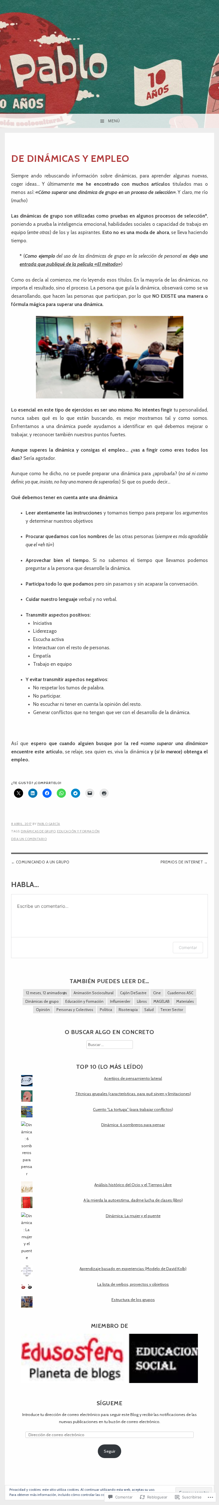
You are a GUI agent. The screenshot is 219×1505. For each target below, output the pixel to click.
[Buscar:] (109, 1044)
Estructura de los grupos (133, 1299)
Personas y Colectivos (74, 1009)
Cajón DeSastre (133, 993)
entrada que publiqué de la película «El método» (70, 264)
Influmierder (120, 1001)
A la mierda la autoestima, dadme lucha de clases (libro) (133, 1200)
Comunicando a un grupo (43, 862)
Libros (142, 1001)
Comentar (188, 947)
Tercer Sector (171, 1009)
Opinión (43, 1009)
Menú (113, 121)
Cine (157, 993)
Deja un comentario (29, 839)
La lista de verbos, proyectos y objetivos (133, 1284)
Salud (149, 1009)
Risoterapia (128, 1009)
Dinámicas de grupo (38, 831)
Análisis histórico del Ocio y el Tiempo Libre (133, 1184)
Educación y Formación (78, 831)
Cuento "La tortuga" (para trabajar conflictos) (133, 1109)
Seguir (109, 1451)
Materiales (185, 1001)
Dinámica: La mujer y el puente (133, 1215)
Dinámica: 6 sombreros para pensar (133, 1124)
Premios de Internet (182, 862)
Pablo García (48, 824)
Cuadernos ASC (180, 993)
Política (106, 1009)
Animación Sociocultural (93, 993)
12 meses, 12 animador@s (46, 993)
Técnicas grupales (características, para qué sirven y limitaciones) (133, 1093)
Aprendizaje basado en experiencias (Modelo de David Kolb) (133, 1268)
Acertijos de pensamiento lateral (133, 1078)
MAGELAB (161, 1001)
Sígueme (110, 1403)
